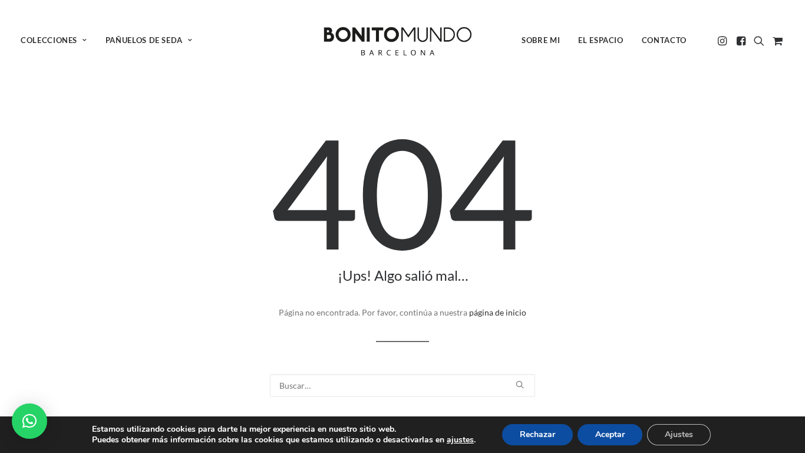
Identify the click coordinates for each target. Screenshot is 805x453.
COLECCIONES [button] (49, 40)
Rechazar (537, 434)
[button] (723, 40)
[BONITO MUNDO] (397, 40)
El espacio (600, 40)
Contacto (664, 40)
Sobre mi (541, 40)
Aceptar (610, 434)
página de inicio (497, 312)
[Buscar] (402, 385)
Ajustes (679, 434)
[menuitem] (58, 40)
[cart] (776, 40)
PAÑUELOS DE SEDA (144, 40)
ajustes (460, 440)
